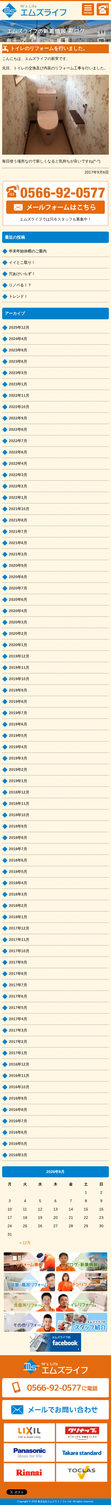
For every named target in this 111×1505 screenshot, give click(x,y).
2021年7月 (18, 531)
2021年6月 (18, 543)
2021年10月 (19, 509)
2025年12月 (19, 327)
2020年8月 (18, 577)
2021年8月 (18, 520)
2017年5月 (18, 1007)
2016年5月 (18, 1143)
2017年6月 (18, 996)
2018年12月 (19, 792)
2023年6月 (18, 361)
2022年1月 (18, 497)
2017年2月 (18, 1041)
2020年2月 (18, 633)
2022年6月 (18, 452)
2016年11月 (19, 1075)
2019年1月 (18, 781)
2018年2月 (18, 905)
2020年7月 (18, 588)
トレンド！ (18, 296)
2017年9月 (18, 962)
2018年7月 (18, 849)
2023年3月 (18, 373)
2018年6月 (18, 860)
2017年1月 (18, 1053)
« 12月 (25, 1242)
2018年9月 (18, 826)
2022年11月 (19, 395)
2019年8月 (18, 701)
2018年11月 (19, 803)
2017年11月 (19, 939)
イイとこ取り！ (22, 262)
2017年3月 (18, 1030)
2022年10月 (19, 407)
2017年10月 (19, 951)
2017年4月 (18, 1019)
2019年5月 (18, 735)
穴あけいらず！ (22, 274)
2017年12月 (19, 928)
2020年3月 (18, 622)
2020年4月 (18, 611)
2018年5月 (18, 871)
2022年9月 (18, 418)
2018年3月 (18, 894)
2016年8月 (18, 1109)
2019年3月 (18, 758)
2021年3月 (18, 554)
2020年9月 (18, 565)
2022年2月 (18, 486)
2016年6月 (18, 1132)
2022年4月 (18, 463)
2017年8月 (18, 973)
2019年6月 (18, 724)
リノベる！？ (20, 285)
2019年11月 (19, 667)
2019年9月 (18, 690)
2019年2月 (18, 769)
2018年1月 (18, 917)
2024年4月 (18, 339)
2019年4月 (18, 747)
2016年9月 (18, 1098)
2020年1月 (18, 645)
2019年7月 (18, 713)
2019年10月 (19, 679)
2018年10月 (19, 815)
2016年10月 (19, 1087)
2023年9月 (18, 350)
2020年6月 (18, 599)
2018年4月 (18, 883)
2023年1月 (18, 384)
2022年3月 (18, 475)
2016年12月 (19, 1064)
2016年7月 (18, 1121)
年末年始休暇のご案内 (28, 251)
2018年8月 (18, 837)
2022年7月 (18, 441)
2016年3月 (18, 1155)
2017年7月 (18, 985)
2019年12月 (19, 656)
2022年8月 (18, 429)
